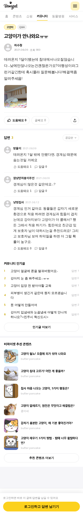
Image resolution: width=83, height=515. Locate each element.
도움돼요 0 (19, 120)
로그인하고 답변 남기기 (41, 506)
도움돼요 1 (24, 166)
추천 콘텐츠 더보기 (41, 457)
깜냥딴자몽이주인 (24, 178)
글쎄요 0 (40, 120)
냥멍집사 (18, 202)
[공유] (75, 120)
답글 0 (43, 166)
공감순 (69, 137)
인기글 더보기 (42, 327)
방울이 (17, 148)
